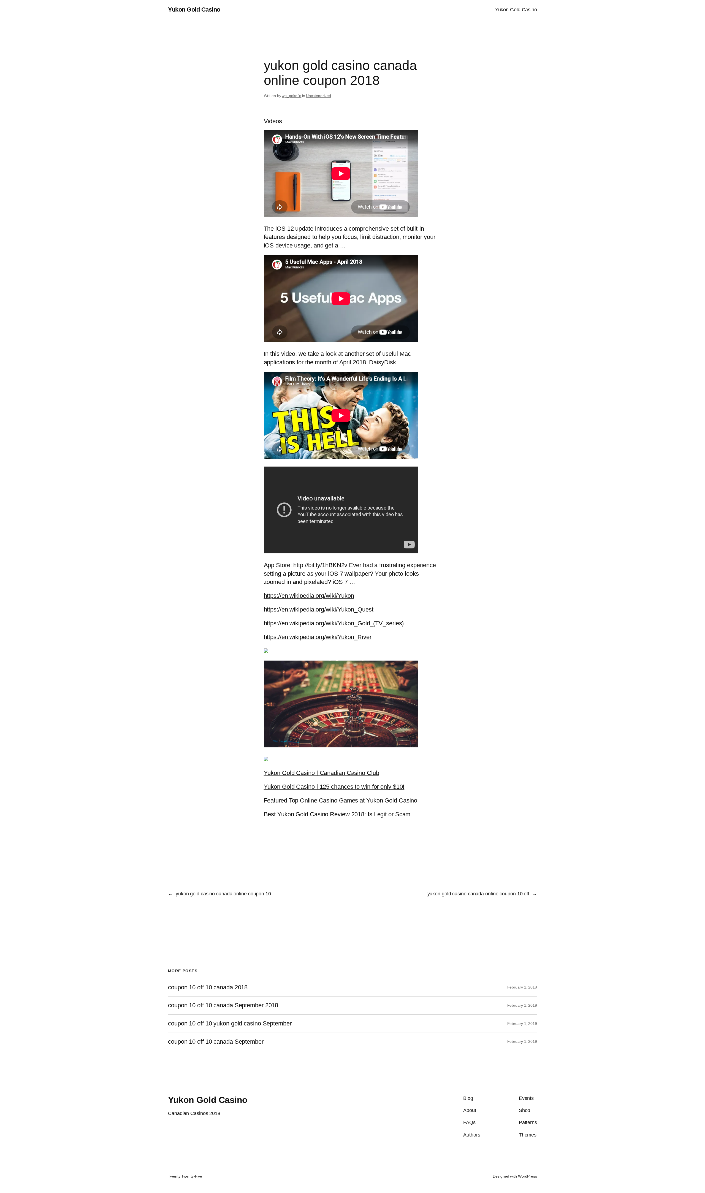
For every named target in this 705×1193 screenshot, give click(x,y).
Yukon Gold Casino (194, 9)
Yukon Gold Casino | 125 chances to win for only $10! (334, 786)
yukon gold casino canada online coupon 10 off (478, 893)
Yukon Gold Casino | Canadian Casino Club (321, 772)
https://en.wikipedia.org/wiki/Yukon (309, 595)
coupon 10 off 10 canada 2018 (208, 987)
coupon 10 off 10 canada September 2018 (223, 1005)
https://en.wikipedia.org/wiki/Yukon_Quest (318, 609)
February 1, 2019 (522, 987)
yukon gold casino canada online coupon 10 (223, 893)
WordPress (527, 1176)
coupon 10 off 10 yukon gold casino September (230, 1023)
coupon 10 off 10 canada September (216, 1041)
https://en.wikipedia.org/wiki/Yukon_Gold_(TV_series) (334, 623)
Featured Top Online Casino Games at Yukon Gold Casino (340, 800)
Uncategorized (318, 95)
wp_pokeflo (291, 95)
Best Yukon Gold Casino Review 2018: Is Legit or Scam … (341, 814)
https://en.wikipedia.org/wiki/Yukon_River (318, 637)
